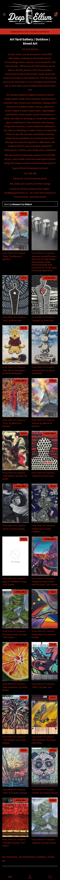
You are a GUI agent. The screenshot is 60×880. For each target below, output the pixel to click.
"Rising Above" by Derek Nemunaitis (43, 372)
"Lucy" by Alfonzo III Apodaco (11, 424)
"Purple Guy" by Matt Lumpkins (41, 530)
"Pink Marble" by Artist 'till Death (14, 477)
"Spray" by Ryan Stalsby (13, 528)
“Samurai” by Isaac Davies (44, 842)
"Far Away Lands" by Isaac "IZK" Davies (14, 636)
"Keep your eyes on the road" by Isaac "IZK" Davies (45, 583)
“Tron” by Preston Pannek (14, 792)
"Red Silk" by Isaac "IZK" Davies (14, 844)
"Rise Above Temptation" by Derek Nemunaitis (14, 372)
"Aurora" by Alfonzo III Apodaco (42, 424)
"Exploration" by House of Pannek (44, 636)
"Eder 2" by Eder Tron (42, 687)
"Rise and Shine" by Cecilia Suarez (14, 688)
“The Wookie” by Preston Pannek (14, 741)
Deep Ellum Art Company (13, 252)
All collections (10, 856)
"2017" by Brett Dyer (12, 320)
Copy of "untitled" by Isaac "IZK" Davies (14, 583)
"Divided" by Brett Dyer (43, 320)
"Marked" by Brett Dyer (43, 475)
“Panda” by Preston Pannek (45, 792)
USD (10, 876)
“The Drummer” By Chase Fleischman (44, 741)
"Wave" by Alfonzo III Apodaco (12, 257)
